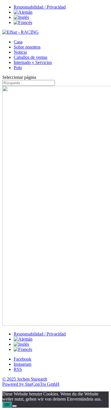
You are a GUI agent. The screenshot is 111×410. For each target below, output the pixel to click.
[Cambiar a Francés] (23, 22)
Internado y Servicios (33, 62)
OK (7, 405)
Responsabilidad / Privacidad (40, 7)
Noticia (20, 52)
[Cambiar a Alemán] (23, 12)
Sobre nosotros (27, 47)
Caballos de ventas (30, 57)
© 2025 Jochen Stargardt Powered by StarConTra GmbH (30, 382)
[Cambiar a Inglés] (21, 17)
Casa (18, 41)
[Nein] (14, 406)
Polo (18, 67)
